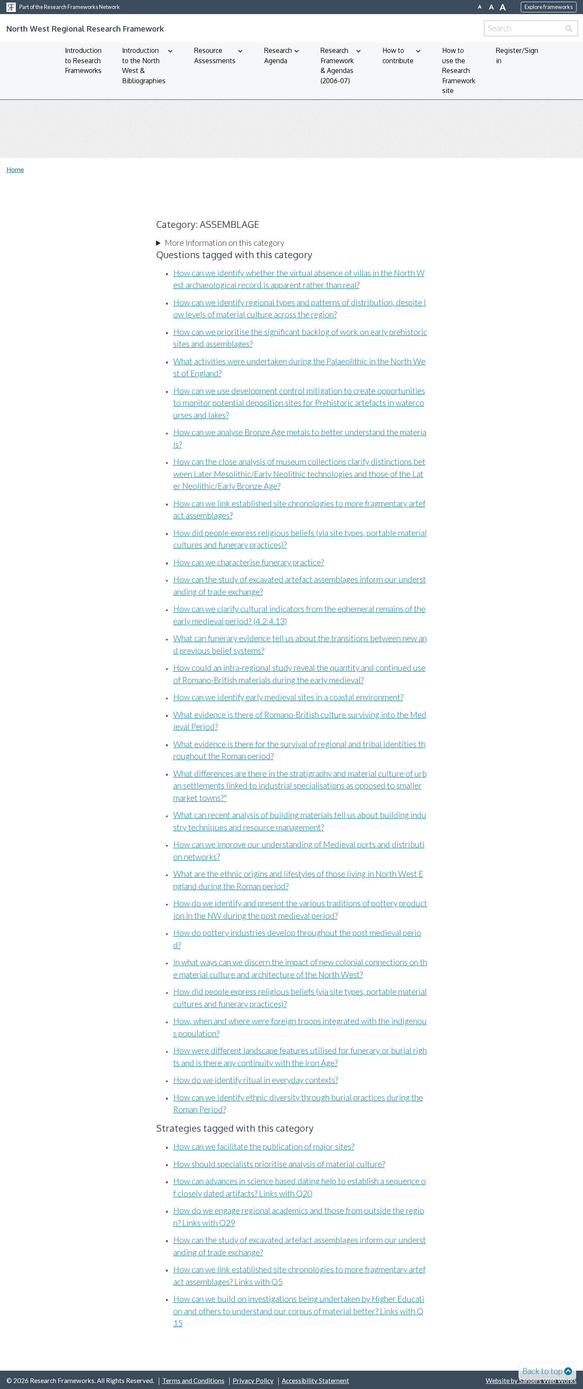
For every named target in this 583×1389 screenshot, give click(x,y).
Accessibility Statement (315, 1380)
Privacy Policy (253, 1380)
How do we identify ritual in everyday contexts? (255, 1080)
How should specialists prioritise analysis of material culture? (279, 1164)
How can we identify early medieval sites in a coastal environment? (288, 697)
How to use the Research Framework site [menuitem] (458, 70)
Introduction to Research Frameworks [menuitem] (83, 60)
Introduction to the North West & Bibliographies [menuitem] (144, 65)
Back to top (542, 1371)
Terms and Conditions (193, 1380)
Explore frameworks (549, 6)
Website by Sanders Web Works (531, 1380)
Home (15, 169)
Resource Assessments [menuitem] (215, 55)
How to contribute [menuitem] (398, 55)
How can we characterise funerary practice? (248, 562)
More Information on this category (224, 243)
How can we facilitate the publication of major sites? (263, 1146)
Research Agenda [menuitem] (278, 55)
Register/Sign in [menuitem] (517, 55)
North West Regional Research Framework (85, 28)
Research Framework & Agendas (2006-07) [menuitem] (337, 65)
